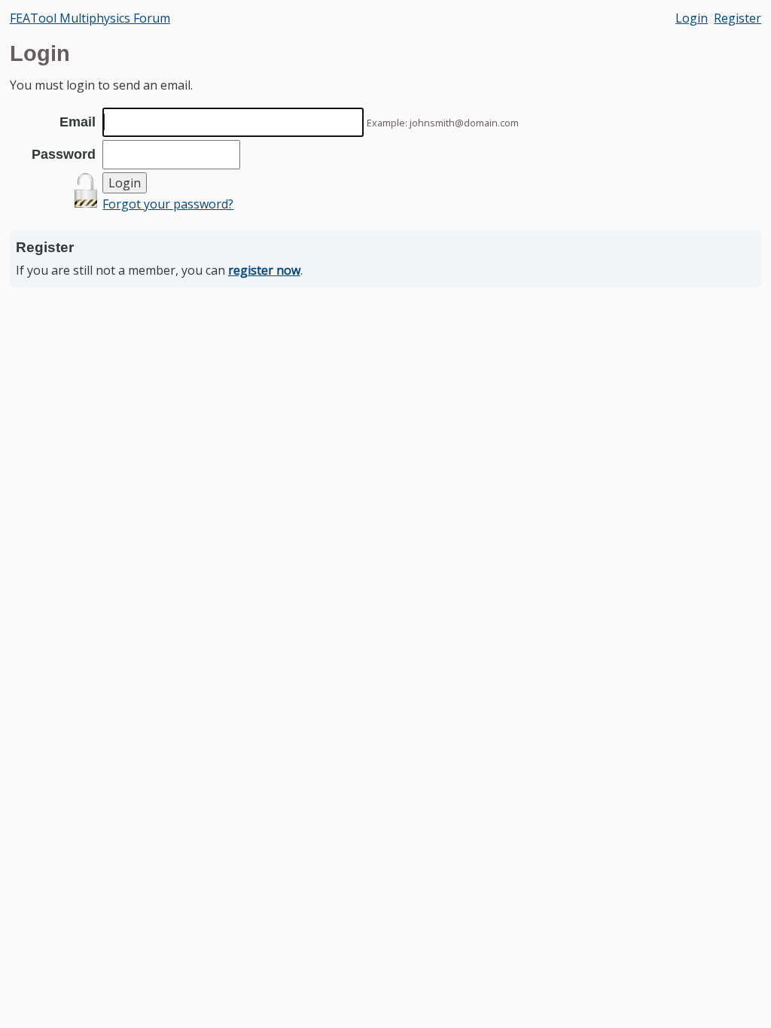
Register (737, 18)
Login (691, 18)
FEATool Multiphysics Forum (90, 18)
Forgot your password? (167, 204)
